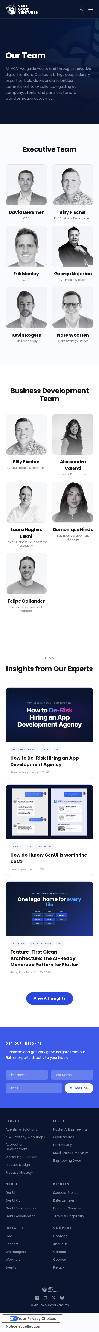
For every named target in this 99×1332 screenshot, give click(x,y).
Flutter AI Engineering (70, 1129)
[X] (53, 1298)
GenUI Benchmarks (21, 1208)
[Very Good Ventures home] (22, 9)
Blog (9, 1236)
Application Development (17, 1146)
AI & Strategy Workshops (25, 1137)
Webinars (13, 1259)
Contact (60, 1236)
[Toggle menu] (90, 9)
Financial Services (67, 1208)
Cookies (59, 1259)
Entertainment (65, 1200)
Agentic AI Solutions (21, 1129)
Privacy (59, 1267)
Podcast (12, 1244)
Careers (59, 1251)
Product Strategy (19, 1172)
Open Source (63, 1137)
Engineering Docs (67, 1160)
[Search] (81, 9)
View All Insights (50, 998)
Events (11, 1267)
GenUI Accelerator (20, 1216)
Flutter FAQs (63, 1145)
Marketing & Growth (22, 1157)
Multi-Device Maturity (70, 1152)
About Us (60, 1244)
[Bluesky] (62, 1298)
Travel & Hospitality (68, 1216)
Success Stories (65, 1192)
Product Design (18, 1164)
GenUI (10, 1192)
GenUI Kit (13, 1200)
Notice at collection (23, 1326)
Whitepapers (16, 1251)
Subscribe (79, 1088)
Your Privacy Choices (37, 1318)
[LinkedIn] (37, 1298)
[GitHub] (45, 1298)
